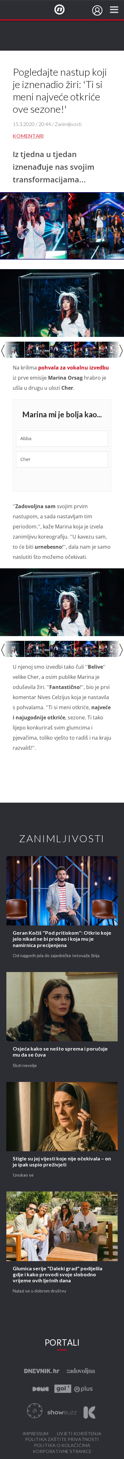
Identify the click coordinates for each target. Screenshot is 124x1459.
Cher (25, 459)
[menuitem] (97, 10)
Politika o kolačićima (62, 1445)
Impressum (35, 1434)
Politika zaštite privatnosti (62, 1439)
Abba (25, 438)
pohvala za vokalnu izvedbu (73, 367)
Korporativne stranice (62, 1451)
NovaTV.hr (63, 9)
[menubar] (97, 10)
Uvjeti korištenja (79, 1434)
